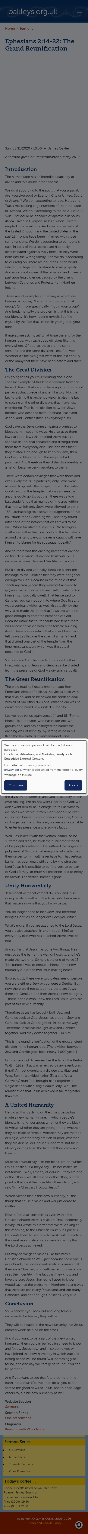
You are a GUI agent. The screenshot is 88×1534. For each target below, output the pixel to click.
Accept (73, 785)
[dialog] (44, 766)
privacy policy (13, 769)
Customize (16, 785)
